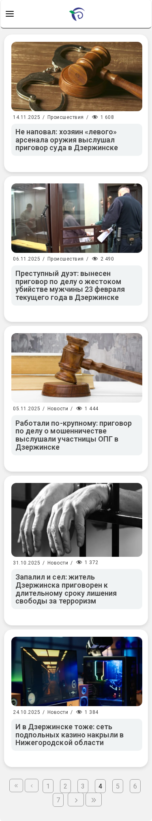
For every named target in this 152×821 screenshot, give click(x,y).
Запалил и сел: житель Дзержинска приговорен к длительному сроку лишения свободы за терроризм (66, 589)
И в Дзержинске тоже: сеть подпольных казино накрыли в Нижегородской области (69, 734)
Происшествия (65, 117)
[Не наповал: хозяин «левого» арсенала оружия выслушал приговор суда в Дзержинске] (76, 76)
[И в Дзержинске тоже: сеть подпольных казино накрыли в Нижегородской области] (76, 671)
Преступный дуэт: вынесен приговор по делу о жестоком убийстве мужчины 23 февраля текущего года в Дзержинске (70, 285)
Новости (58, 409)
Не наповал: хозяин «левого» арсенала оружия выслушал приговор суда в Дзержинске (66, 139)
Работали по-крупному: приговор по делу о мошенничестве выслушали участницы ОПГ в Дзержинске (73, 435)
